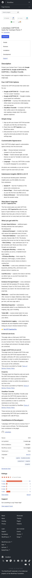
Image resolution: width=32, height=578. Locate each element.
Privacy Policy (10, 368)
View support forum (7, 506)
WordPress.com (7, 542)
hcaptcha (28, 461)
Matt (4, 544)
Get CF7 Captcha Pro (10, 329)
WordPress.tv (6, 537)
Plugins (19, 521)
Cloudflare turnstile (25, 458)
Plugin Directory (6, 7)
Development (7, 54)
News (3, 518)
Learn (3, 529)
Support (5, 58)
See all (28, 494)
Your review (5, 494)
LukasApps (6, 32)
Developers (5, 534)
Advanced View (6, 468)
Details (5, 42)
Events (19, 531)
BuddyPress (6, 550)
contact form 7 (21, 461)
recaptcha (27, 464)
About (3, 515)
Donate (20, 534)
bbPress (5, 547)
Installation (6, 50)
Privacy (4, 524)
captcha (18, 458)
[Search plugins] (18, 12)
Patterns (19, 524)
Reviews (5, 46)
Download (5, 36)
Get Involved (20, 529)
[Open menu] (29, 2)
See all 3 (28, 454)
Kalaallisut (8, 557)
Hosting (4, 521)
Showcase (20, 515)
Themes (19, 518)
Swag (19, 537)
